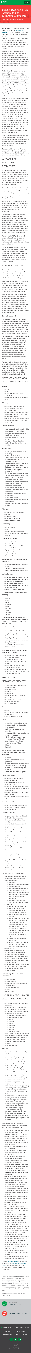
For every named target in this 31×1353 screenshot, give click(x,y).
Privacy (20, 1349)
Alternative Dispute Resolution (12, 19)
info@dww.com (7, 1334)
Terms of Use (13, 1349)
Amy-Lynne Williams (13, 1261)
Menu (27, 2)
